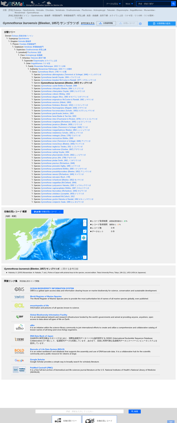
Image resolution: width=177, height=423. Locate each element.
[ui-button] (173, 3)
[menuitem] (113, 4)
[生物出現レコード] (99, 416)
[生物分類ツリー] (66, 416)
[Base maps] (83, 237)
